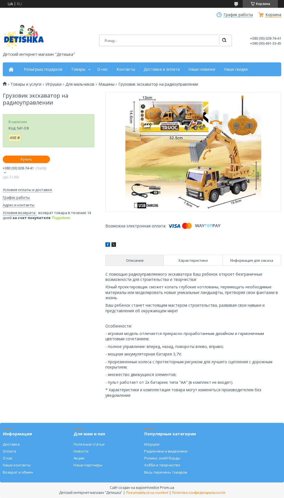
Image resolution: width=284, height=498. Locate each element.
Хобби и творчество (162, 465)
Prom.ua (167, 487)
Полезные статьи (89, 444)
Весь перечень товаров (165, 472)
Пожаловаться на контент (147, 492)
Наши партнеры (87, 465)
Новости (80, 451)
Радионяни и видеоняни (165, 451)
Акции (78, 458)
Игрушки (53, 84)
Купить (26, 159)
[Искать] (224, 40)
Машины (106, 84)
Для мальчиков (79, 84)
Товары (78, 69)
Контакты (125, 69)
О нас (102, 69)
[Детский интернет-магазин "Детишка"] (23, 36)
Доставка (11, 444)
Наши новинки (201, 69)
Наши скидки (236, 69)
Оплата (9, 451)
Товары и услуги (26, 84)
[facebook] (107, 245)
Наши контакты (17, 465)
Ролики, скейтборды (162, 458)
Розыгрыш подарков (43, 69)
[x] (113, 245)
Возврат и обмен (18, 472)
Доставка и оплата (162, 69)
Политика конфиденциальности (198, 492)
